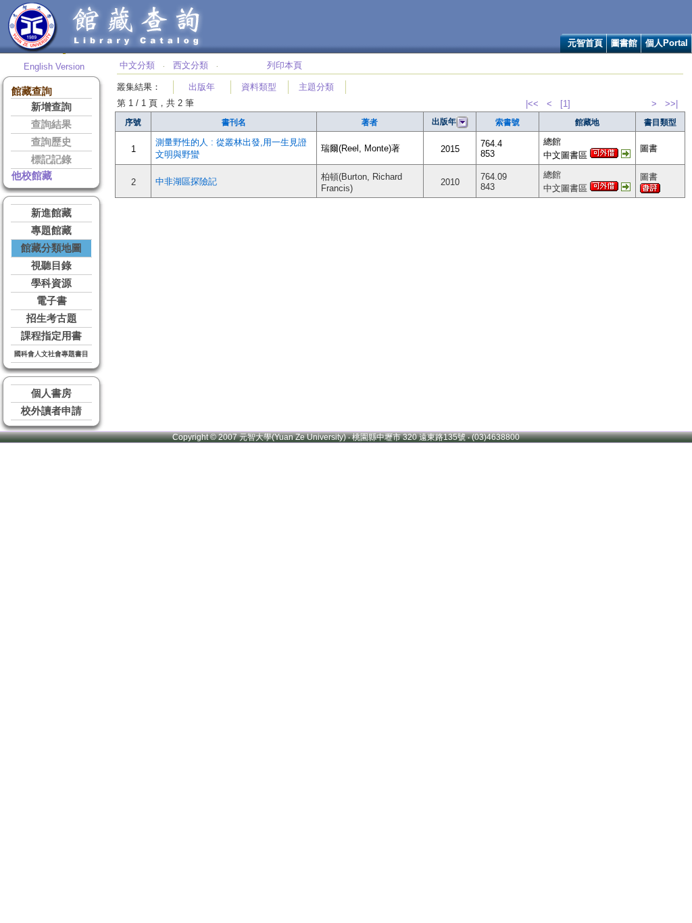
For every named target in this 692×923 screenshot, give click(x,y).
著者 (370, 122)
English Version (54, 66)
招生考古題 (51, 318)
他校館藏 (31, 175)
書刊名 (234, 122)
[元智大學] (33, 50)
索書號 (507, 122)
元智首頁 (585, 43)
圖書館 (624, 43)
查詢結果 (51, 124)
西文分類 (190, 65)
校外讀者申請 (51, 410)
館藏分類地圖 (51, 248)
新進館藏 (51, 212)
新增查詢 (51, 106)
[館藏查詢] (137, 50)
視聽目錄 (51, 265)
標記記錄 (51, 159)
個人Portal (666, 43)
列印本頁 (284, 65)
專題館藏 (51, 230)
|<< (532, 104)
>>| (671, 104)
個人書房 (51, 393)
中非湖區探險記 (186, 181)
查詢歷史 (51, 141)
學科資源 (51, 283)
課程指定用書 (51, 335)
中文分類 (137, 65)
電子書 (51, 300)
